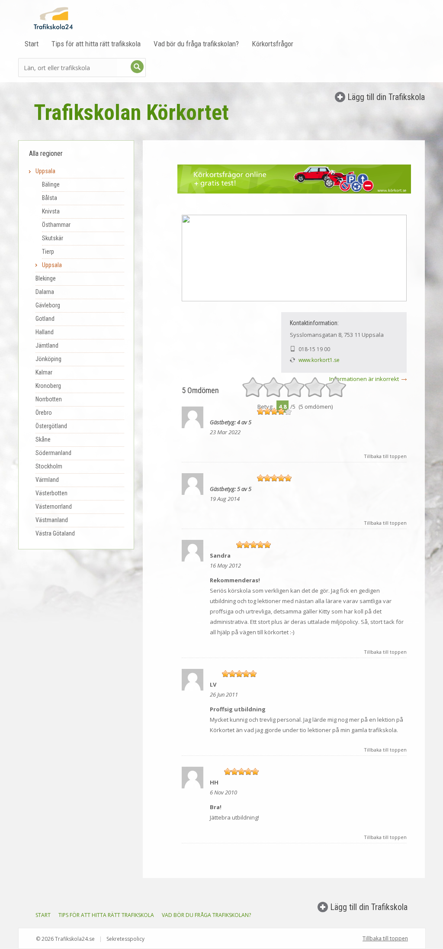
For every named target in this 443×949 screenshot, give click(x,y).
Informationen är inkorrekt (364, 379)
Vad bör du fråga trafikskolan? (196, 43)
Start (32, 43)
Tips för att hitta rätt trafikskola (96, 43)
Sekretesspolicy (125, 939)
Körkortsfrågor (272, 43)
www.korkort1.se (319, 360)
